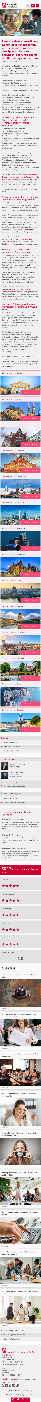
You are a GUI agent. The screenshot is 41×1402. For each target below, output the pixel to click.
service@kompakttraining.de (25, 1379)
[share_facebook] (18, 1400)
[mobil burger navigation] (28, 5)
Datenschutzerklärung (15, 1395)
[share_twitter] (22, 1400)
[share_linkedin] (27, 1400)
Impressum (30, 1395)
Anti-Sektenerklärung (24, 1391)
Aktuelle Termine (30, 393)
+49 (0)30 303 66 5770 (13, 1375)
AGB (11, 1391)
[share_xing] (13, 1400)
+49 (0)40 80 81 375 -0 (13, 1362)
